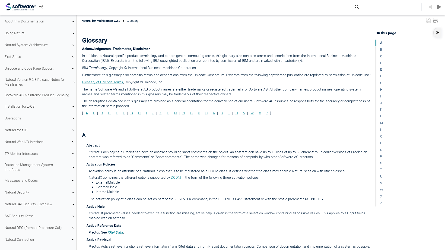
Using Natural (15, 33)
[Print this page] (435, 20)
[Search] (356, 7)
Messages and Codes (21, 180)
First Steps (13, 57)
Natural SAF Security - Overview (28, 204)
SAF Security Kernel (19, 216)
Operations (13, 118)
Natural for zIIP (16, 130)
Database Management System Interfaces (29, 167)
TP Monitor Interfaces (21, 154)
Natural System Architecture (26, 45)
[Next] (438, 7)
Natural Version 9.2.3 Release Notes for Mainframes (35, 82)
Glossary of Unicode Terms (102, 82)
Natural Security (17, 192)
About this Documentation (24, 21)
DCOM (176, 177)
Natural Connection (19, 240)
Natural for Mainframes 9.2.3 (101, 20)
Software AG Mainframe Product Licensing (37, 95)
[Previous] (429, 7)
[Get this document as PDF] (428, 20)
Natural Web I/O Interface (24, 142)
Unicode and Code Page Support (29, 68)
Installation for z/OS (20, 106)
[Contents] (40, 7)
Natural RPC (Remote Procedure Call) (33, 228)
